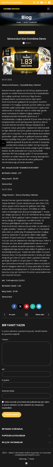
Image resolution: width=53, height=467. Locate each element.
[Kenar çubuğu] (3, 143)
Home (18, 22)
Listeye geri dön (26, 314)
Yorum (6, 339)
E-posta (6, 380)
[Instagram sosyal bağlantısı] (38, 2)
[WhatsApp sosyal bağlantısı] (45, 2)
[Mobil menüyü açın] (48, 8)
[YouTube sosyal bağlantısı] (42, 2)
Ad (4, 369)
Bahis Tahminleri (30, 22)
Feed (32, 459)
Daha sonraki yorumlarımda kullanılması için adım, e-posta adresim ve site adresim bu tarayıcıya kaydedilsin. (26, 405)
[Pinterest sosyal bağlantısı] (26, 306)
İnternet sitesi (8, 391)
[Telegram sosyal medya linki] (49, 2)
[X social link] (34, 2)
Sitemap (23, 459)
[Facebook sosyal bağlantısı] (14, 306)
